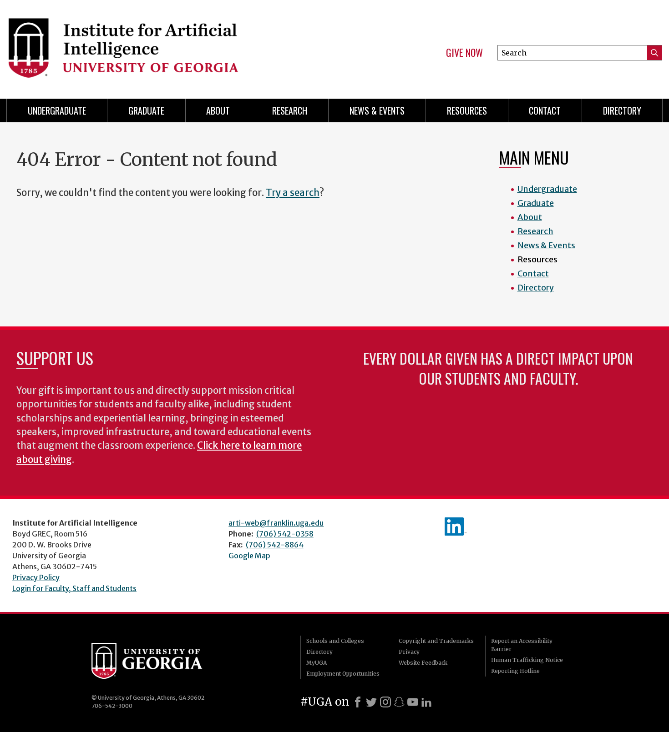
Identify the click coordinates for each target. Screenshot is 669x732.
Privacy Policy (36, 577)
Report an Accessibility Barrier (521, 644)
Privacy (409, 651)
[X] (371, 702)
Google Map (249, 555)
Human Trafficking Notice (527, 660)
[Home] (166, 45)
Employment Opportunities (343, 673)
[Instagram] (385, 702)
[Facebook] (357, 702)
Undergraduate (57, 110)
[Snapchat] (399, 702)
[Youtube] (412, 702)
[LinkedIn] (426, 702)
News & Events (377, 110)
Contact (545, 110)
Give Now (464, 53)
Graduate (146, 110)
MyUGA (316, 662)
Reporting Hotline (515, 670)
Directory (622, 110)
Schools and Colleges (335, 640)
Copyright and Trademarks (436, 640)
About (218, 110)
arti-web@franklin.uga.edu (276, 522)
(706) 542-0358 (285, 533)
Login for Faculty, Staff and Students (74, 588)
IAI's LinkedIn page (455, 526)
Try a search (292, 193)
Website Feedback (423, 662)
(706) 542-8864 (275, 544)
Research (289, 110)
